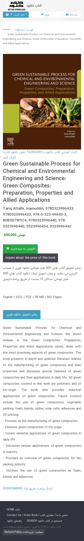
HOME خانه (13, 509)
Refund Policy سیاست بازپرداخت (24, 532)
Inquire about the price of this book (30, 257)
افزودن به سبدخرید (22, 248)
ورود (46, 14)
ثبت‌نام (73, 14)
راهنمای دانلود (14, 521)
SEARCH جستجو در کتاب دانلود (44, 521)
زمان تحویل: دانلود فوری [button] (21, 314)
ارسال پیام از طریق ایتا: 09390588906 (28, 488)
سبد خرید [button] (17, 14)
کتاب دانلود (34, 5)
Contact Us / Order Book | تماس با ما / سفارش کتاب (37, 515)
